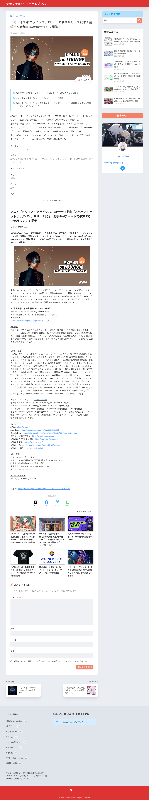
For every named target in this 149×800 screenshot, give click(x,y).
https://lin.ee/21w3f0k (34, 448)
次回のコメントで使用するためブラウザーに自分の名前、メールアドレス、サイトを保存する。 (50, 661)
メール (13, 640)
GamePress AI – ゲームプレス (26, 3)
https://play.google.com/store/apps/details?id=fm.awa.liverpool (50, 433)
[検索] (139, 20)
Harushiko (122, 156)
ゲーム (90, 511)
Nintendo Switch (16, 721)
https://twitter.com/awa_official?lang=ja (43, 445)
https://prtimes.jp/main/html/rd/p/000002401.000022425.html (44, 489)
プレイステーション (17, 758)
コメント (15, 597)
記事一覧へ (122, 115)
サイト (13, 651)
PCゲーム (13, 726)
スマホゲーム (14, 747)
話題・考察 (14, 763)
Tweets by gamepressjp (113, 163)
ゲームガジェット (17, 742)
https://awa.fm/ (40, 400)
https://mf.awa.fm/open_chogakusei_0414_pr (29, 321)
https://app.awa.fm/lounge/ (46, 439)
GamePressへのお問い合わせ (75, 722)
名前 (12, 629)
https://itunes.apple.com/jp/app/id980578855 (40, 430)
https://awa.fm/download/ (43, 436)
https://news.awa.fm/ (34, 442)
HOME (76, 790)
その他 (12, 753)
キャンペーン (15, 732)
